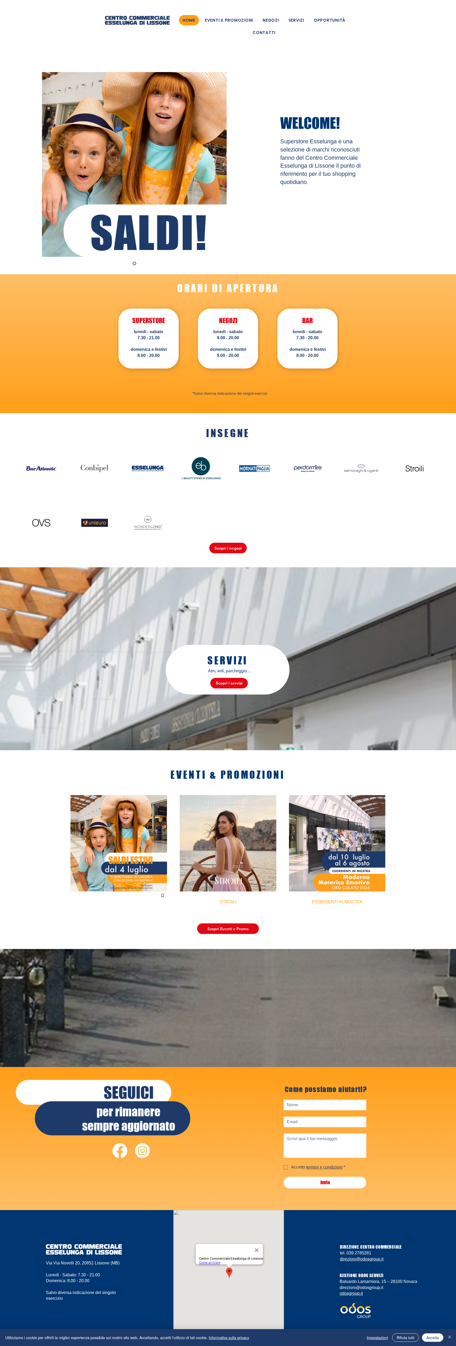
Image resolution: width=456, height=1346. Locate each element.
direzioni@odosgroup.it (361, 1259)
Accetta (432, 1337)
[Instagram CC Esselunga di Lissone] (142, 1150)
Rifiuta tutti (405, 1337)
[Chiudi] (449, 1337)
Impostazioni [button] (377, 1337)
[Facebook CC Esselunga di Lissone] (119, 1150)
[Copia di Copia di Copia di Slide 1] (134, 263)
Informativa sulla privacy (229, 1337)
